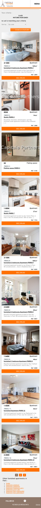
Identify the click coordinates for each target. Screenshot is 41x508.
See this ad (20, 78)
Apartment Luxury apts (13, 489)
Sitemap (38, 504)
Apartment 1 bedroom (12, 485)
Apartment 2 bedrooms (13, 486)
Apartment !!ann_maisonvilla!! (15, 491)
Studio (8, 483)
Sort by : (4, 24)
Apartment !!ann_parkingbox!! (15, 493)
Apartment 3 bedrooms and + (15, 488)
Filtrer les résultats (20, 505)
